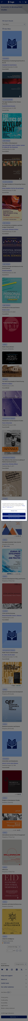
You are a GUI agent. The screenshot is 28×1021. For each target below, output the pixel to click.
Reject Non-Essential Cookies (14, 517)
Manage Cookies (14, 510)
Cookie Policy (9, 507)
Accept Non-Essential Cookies (14, 514)
